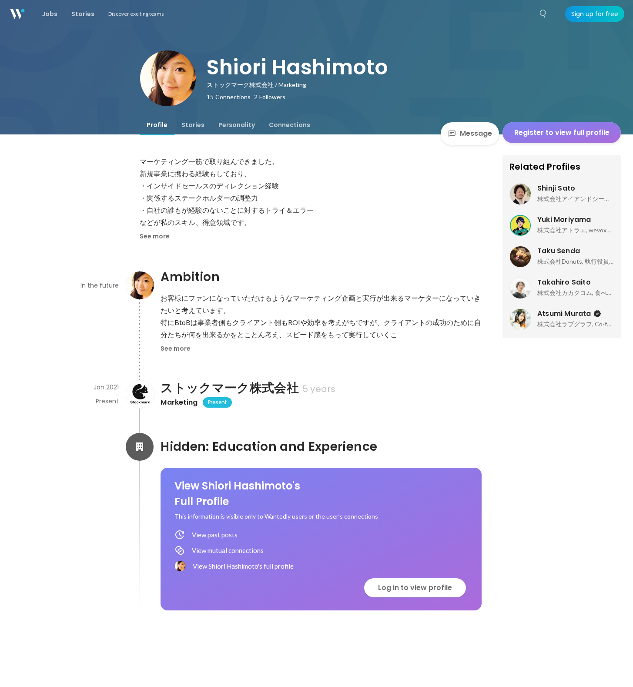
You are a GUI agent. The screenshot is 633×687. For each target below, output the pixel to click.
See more (155, 236)
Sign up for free (594, 14)
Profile (157, 125)
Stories (192, 125)
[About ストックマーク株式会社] (140, 394)
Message (476, 133)
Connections (289, 125)
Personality (236, 125)
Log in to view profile (415, 588)
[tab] (157, 124)
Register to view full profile (562, 132)
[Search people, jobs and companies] (543, 14)
